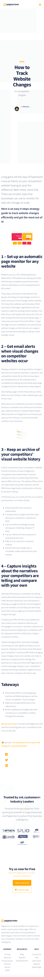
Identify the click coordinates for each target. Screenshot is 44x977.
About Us (7, 957)
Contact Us (36, 954)
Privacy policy (7, 960)
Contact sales (23, 889)
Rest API (22, 957)
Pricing (7, 954)
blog (22, 61)
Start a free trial (22, 882)
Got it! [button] (22, 973)
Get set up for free (8, 723)
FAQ (36, 957)
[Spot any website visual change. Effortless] (22, 920)
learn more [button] (32, 968)
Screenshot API (22, 960)
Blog (22, 954)
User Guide (36, 960)
